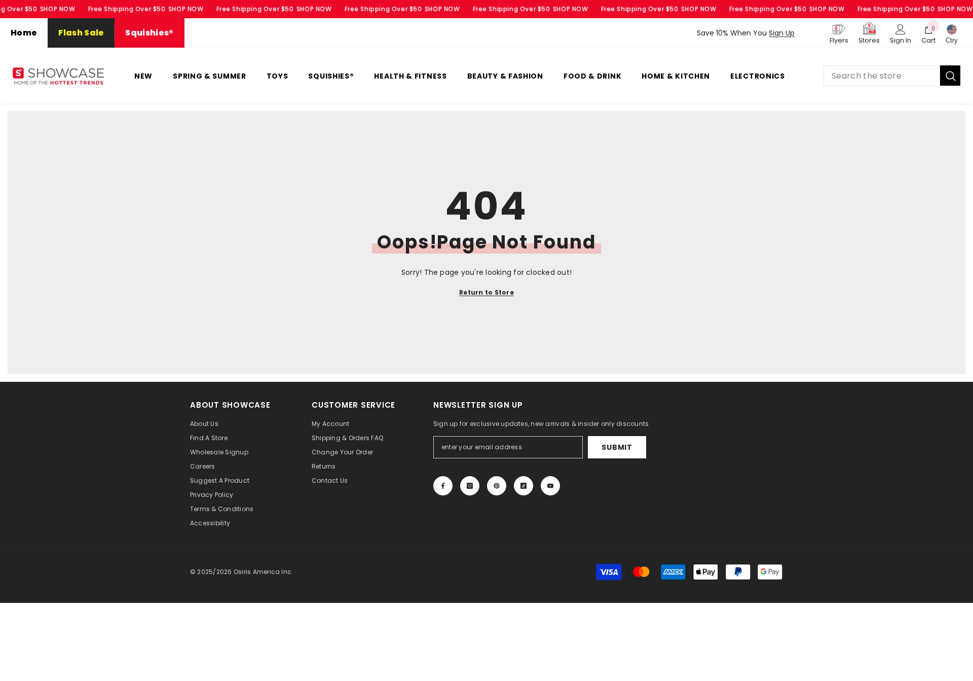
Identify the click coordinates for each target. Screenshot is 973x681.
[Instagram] (469, 485)
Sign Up (782, 33)
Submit (617, 447)
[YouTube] (550, 485)
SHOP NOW (58, 9)
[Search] (892, 75)
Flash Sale (81, 33)
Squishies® (149, 33)
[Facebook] (443, 485)
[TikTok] (523, 485)
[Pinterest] (496, 485)
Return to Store (486, 292)
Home (24, 33)
